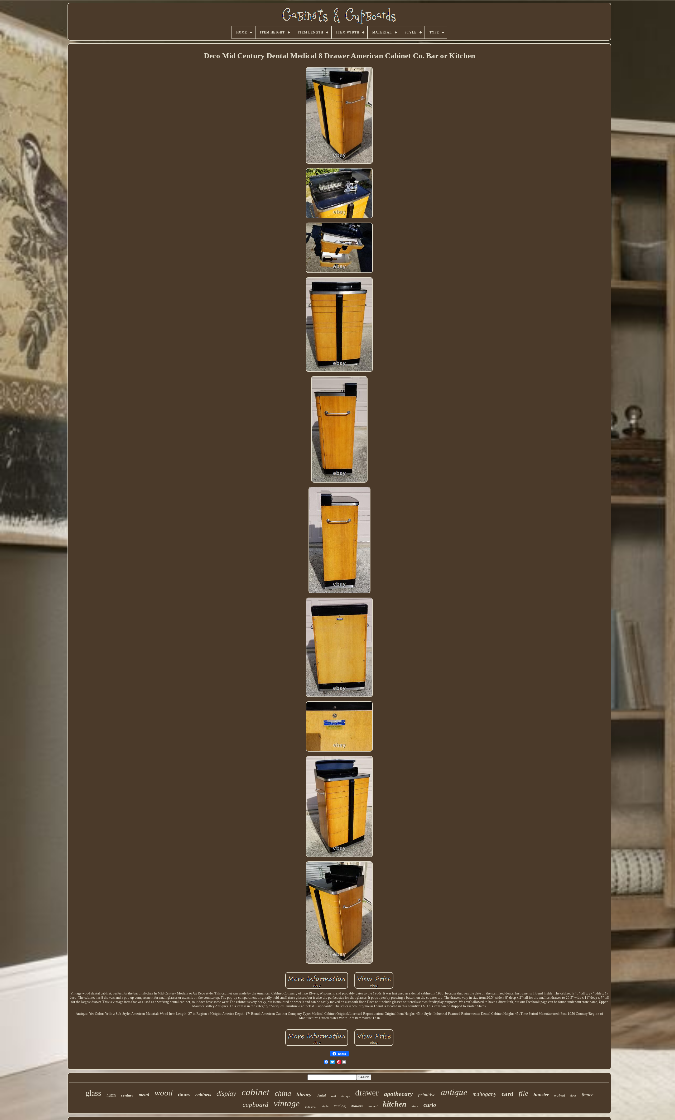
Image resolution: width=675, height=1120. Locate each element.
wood (164, 1092)
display (226, 1093)
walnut (559, 1095)
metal (144, 1094)
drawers (357, 1106)
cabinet (255, 1092)
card (507, 1094)
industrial (310, 1106)
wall (333, 1096)
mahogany (484, 1094)
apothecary (398, 1093)
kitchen (394, 1104)
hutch (111, 1095)
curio (429, 1105)
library (303, 1094)
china (283, 1093)
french (588, 1094)
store (415, 1106)
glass (93, 1093)
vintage (287, 1103)
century (127, 1095)
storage (345, 1096)
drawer (367, 1092)
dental (321, 1095)
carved (373, 1106)
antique (454, 1092)
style (325, 1106)
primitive (426, 1094)
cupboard (255, 1104)
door (573, 1095)
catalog (340, 1106)
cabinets (203, 1094)
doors (184, 1094)
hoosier (541, 1094)
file (523, 1093)
